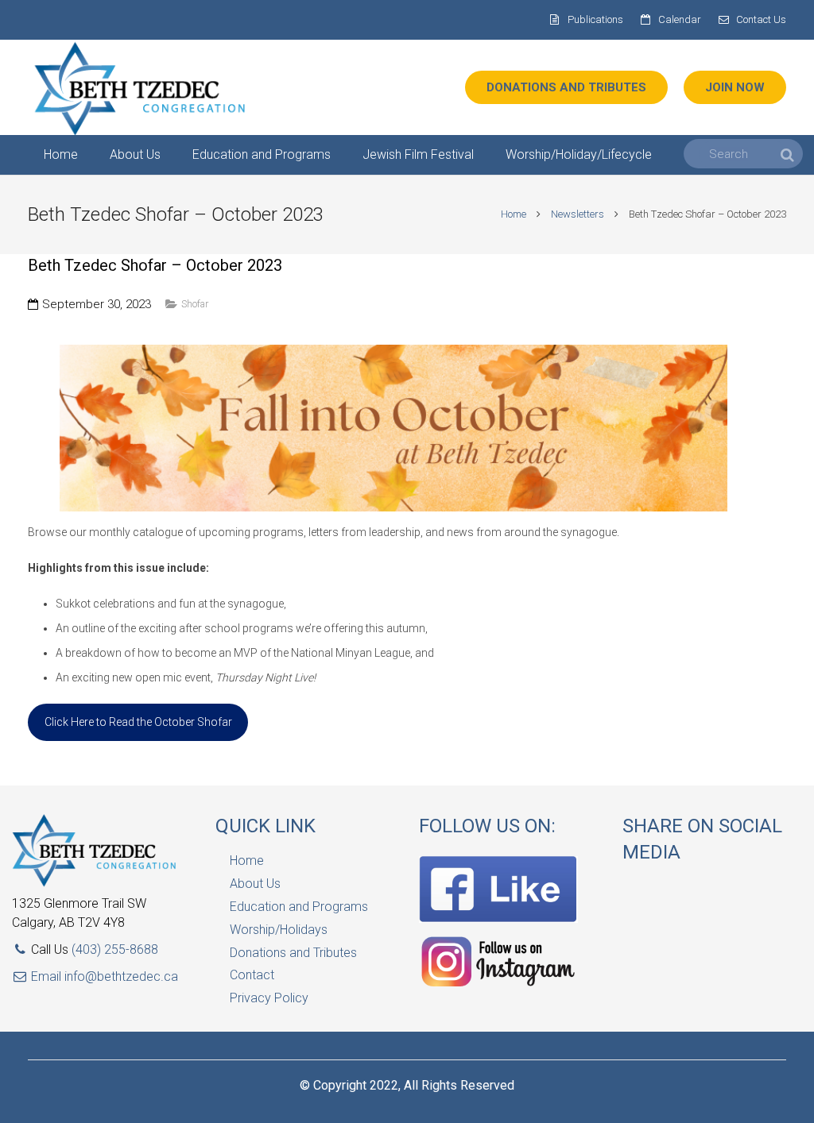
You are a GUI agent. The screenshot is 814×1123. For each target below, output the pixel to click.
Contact (252, 974)
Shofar (194, 304)
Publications (595, 19)
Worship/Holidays (279, 929)
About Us (255, 883)
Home (513, 214)
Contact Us (761, 19)
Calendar (679, 19)
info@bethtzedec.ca (121, 976)
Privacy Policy (269, 997)
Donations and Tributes (293, 952)
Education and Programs (299, 906)
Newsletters (577, 214)
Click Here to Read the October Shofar (138, 722)
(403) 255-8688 (115, 949)
